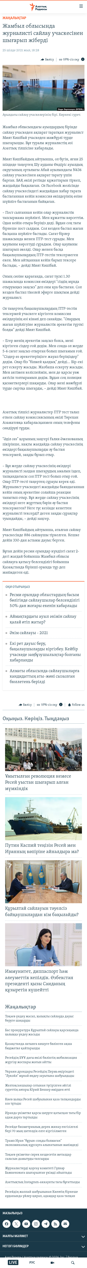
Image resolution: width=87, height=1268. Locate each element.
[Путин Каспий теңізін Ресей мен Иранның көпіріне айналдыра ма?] (43, 818)
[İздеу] (73, 1262)
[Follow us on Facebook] (7, 1224)
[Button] (47, 59)
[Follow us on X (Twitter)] (16, 1224)
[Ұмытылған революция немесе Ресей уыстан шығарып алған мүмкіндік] (43, 749)
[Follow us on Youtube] (26, 1224)
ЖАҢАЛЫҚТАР (14, 18)
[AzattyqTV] (52, 1262)
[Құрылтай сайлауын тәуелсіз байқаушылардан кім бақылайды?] (43, 881)
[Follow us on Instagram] (36, 1224)
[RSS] (55, 1224)
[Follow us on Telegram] (46, 1224)
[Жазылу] (65, 1224)
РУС (32, 1262)
